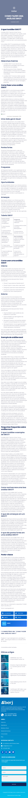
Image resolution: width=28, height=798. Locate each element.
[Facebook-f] (2, 752)
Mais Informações (11, 713)
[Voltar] (14, 8)
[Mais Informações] (2, 715)
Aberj (3, 719)
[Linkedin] (13, 752)
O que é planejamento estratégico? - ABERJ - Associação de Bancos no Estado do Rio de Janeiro (13, 639)
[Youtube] (9, 752)
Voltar (14, 11)
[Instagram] (6, 752)
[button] (7, 613)
